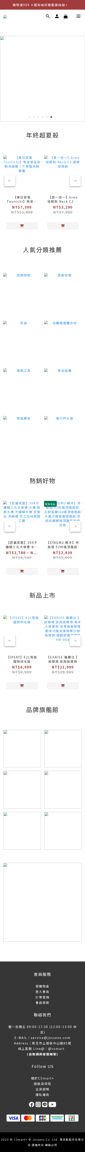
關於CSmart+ (42, 1078)
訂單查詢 (42, 997)
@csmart (56, 1048)
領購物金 (42, 986)
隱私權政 (42, 1094)
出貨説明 (42, 1089)
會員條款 (42, 1002)
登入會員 (42, 991)
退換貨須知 (42, 1083)
